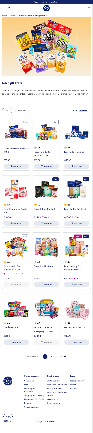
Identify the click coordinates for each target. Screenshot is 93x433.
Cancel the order (31, 407)
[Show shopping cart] (88, 8)
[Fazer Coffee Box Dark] (46, 189)
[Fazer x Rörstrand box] (76, 132)
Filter (7, 111)
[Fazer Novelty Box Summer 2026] (76, 246)
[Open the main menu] (3, 8)
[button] (17, 417)
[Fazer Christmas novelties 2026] (16, 132)
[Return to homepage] (46, 8)
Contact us (29, 381)
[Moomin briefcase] (46, 307)
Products (13, 15)
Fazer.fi (73, 384)
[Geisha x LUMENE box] (76, 307)
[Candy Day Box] (16, 307)
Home (4, 15)
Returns (27, 403)
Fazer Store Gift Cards (34, 399)
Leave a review (53, 403)
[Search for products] (83, 8)
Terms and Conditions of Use (57, 393)
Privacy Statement (55, 388)
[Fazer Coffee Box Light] (76, 189)
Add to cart (17, 166)
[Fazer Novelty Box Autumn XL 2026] (16, 246)
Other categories (25, 15)
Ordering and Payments (30, 389)
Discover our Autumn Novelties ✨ (46, 2)
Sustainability (53, 381)
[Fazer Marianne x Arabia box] (16, 189)
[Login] (9, 8)
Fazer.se (73, 388)
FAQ (26, 384)
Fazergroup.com (77, 381)
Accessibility (52, 399)
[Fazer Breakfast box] (46, 246)
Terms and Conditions (57, 384)
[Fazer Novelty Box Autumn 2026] (46, 132)
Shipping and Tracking (34, 395)
